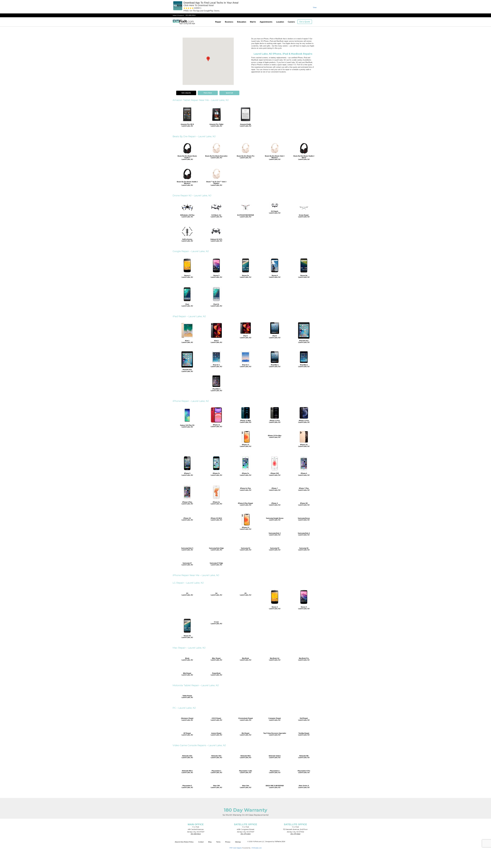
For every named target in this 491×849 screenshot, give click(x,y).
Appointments (266, 22)
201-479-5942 (295, 834)
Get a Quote (304, 22)
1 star (184, 8)
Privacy (227, 842)
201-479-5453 (245, 834)
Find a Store (208, 93)
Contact (201, 842)
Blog (209, 842)
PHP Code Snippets (236, 848)
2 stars (187, 8)
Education (241, 22)
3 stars (189, 8)
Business (229, 22)
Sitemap (238, 842)
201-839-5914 (191, 15)
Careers (291, 22)
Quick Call (229, 93)
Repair (218, 22)
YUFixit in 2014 (280, 841)
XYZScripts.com (257, 848)
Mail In (253, 22)
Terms (218, 842)
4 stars (191, 8)
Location (280, 22)
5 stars (193, 8)
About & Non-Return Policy (184, 842)
